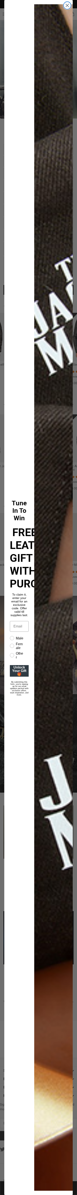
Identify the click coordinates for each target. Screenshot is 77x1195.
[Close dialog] (67, 5)
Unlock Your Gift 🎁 (19, 671)
